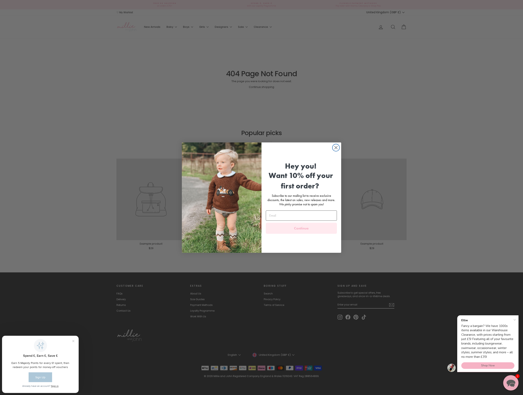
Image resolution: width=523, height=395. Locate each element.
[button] (511, 383)
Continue (301, 228)
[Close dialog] (336, 147)
